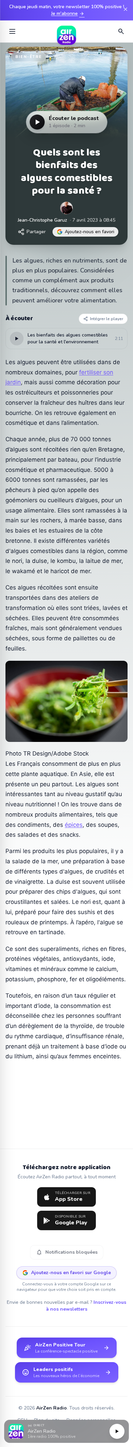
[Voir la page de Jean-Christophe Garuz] (66, 208)
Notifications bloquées (67, 1252)
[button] (66, 1431)
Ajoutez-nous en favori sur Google (71, 1272)
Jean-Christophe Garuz (42, 220)
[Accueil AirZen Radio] (66, 31)
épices (74, 824)
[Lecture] (116, 1431)
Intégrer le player (106, 319)
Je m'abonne (68, 13)
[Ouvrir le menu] (12, 31)
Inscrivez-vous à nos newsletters (86, 1305)
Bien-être (28, 56)
